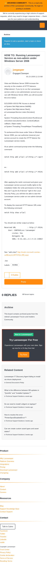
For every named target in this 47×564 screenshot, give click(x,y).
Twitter (2, 534)
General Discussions (13, 382)
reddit (2, 542)
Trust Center (5, 549)
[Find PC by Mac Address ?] (42, 294)
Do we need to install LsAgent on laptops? (20, 404)
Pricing (2, 467)
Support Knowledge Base (9, 509)
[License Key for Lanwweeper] (37, 294)
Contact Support (6, 512)
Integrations (4, 464)
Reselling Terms (6, 561)
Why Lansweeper (6, 458)
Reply (23, 282)
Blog (1, 506)
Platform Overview (7, 461)
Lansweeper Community (13, 25)
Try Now (23, 355)
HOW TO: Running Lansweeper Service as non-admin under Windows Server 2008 (22, 58)
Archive (7, 34)
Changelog (4, 473)
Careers (3, 492)
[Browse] (3, 25)
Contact (3, 489)
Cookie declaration (7, 555)
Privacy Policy (5, 552)
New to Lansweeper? (23, 334)
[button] (6, 275)
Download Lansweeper (8, 470)
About (2, 486)
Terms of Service (6, 558)
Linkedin (3, 539)
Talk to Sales (7, 527)
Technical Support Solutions (15, 396)
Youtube (3, 537)
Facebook (4, 531)
